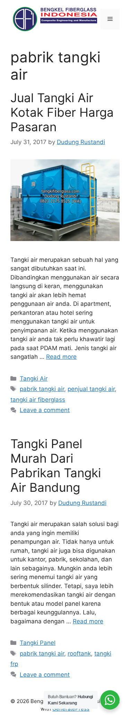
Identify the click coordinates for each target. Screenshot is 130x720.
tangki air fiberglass (37, 399)
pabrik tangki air (42, 388)
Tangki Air (33, 378)
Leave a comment (45, 410)
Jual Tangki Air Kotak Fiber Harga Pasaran (62, 112)
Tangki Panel (37, 642)
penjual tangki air (91, 388)
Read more (61, 356)
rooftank (79, 653)
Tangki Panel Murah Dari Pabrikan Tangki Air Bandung (55, 465)
